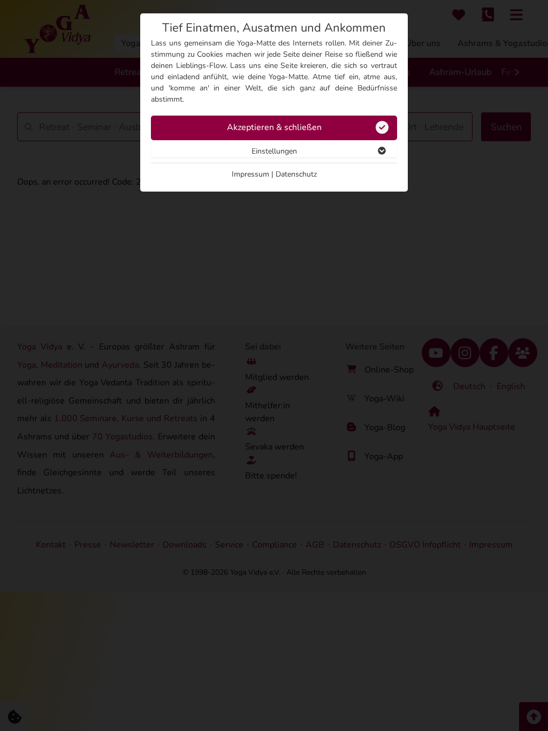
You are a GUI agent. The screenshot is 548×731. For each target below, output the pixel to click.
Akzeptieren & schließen (274, 127)
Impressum (250, 174)
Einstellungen (274, 151)
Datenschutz (296, 174)
